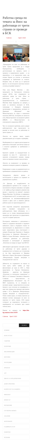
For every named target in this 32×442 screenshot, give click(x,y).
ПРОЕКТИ (7, 367)
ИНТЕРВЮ (7, 357)
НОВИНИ (6, 330)
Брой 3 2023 (22, 38)
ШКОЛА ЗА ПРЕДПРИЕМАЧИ (12, 378)
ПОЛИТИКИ (7, 346)
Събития (8, 38)
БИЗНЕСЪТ (7, 400)
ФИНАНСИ (7, 394)
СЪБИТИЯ (7, 341)
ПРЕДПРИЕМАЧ (6, 5)
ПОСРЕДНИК (8, 362)
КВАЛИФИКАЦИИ (9, 351)
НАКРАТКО (7, 432)
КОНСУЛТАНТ (8, 335)
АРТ (5, 373)
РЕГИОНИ (7, 437)
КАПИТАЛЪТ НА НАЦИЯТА (12, 389)
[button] (28, 3)
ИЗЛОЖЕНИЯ (8, 405)
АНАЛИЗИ (7, 416)
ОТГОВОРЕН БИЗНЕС (10, 410)
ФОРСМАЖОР (8, 421)
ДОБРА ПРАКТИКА (9, 384)
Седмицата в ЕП (9, 426)
